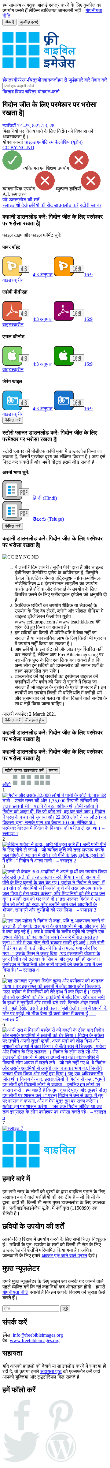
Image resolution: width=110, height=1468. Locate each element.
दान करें (100, 79)
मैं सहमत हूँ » (34, 720)
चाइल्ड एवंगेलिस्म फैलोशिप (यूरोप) (53, 142)
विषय (19, 91)
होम (5, 79)
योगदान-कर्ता (49, 91)
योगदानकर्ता (47, 79)
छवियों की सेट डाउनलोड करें (54, 205)
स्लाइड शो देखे (15, 205)
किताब (8, 91)
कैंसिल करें (12, 420)
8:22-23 (39, 125)
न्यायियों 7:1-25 (16, 125)
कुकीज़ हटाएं (29, 22)
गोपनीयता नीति (15, 1292)
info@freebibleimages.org (38, 1335)
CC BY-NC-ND (18, 147)
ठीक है (9, 22)
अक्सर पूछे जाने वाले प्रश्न (64, 1255)
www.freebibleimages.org (35, 1340)
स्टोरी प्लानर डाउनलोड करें (24, 770)
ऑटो (6, 784)
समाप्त (53, 770)
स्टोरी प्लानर (90, 205)
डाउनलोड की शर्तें (20, 199)
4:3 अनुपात (43, 274)
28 (52, 125)
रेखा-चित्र (28, 79)
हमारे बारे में (84, 79)
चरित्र (30, 91)
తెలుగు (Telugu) (48, 519)
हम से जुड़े (66, 79)
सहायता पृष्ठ (51, 1371)
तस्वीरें (14, 79)
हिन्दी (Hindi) (45, 498)
